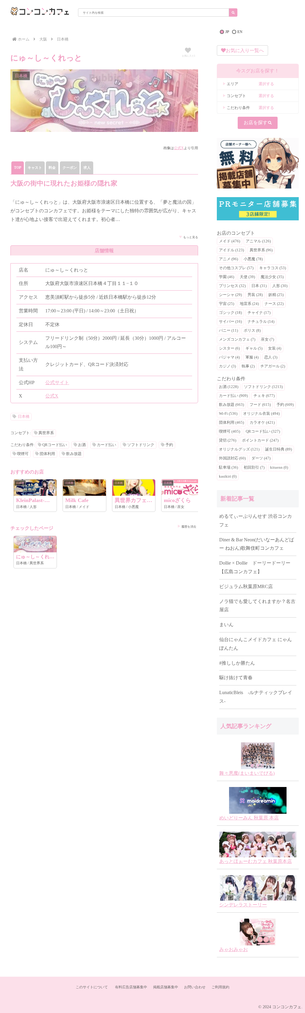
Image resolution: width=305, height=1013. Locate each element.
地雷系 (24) (249, 304)
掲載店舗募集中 (165, 987)
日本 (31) (259, 286)
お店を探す (255, 122)
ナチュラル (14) (261, 322)
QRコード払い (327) (263, 431)
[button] (233, 12)
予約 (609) (285, 405)
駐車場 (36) (228, 467)
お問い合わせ (195, 987)
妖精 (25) (276, 295)
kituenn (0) (279, 467)
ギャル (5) (253, 348)
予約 (169, 445)
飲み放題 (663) (231, 405)
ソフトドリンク (140, 445)
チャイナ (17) (259, 313)
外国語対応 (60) (232, 458)
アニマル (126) (258, 241)
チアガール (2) (272, 366)
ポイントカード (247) (260, 440)
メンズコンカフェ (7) (237, 339)
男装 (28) (255, 295)
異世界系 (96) (261, 250)
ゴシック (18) (230, 313)
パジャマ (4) (229, 357)
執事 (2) (248, 366)
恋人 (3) (270, 357)
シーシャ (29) (230, 295)
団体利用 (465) (231, 422)
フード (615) (260, 405)
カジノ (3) (227, 366)
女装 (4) (274, 348)
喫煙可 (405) (229, 431)
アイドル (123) (231, 250)
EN (239, 32)
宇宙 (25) (226, 304)
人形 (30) (279, 286)
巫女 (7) (267, 339)
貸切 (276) (227, 440)
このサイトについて (92, 987)
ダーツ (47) (260, 458)
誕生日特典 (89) (278, 449)
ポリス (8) (252, 330)
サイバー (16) (230, 322)
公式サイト (57, 382)
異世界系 (46, 433)
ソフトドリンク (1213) (263, 387)
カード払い (106, 445)
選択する (266, 84)
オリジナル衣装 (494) (261, 414)
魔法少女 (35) (272, 277)
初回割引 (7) (254, 467)
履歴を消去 (188, 526)
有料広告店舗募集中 (131, 987)
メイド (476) (229, 241)
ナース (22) (274, 304)
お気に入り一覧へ (245, 50)
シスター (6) (229, 348)
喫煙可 (23, 454)
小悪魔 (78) (253, 259)
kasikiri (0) (227, 476)
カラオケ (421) (262, 422)
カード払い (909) (233, 396)
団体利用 (47, 454)
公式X (179, 148)
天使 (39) (247, 277)
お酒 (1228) (228, 387)
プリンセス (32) (232, 286)
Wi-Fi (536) (228, 414)
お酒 (82, 445)
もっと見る (190, 237)
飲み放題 (74, 454)
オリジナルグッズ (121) (239, 449)
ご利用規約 (220, 987)
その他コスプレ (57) (236, 268)
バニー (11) (228, 330)
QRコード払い (54, 445)
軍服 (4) (252, 357)
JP (227, 32)
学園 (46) (226, 277)
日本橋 (23, 416)
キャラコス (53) (272, 268)
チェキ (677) (264, 396)
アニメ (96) (228, 259)
